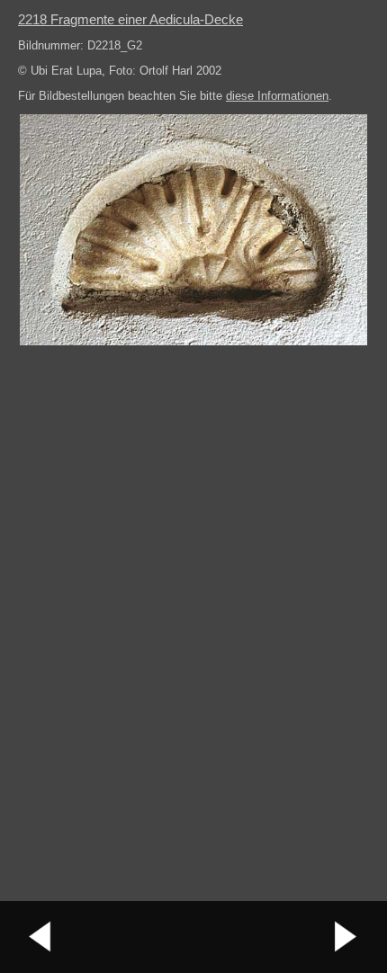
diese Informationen (277, 96)
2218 (130, 19)
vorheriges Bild (40, 937)
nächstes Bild (346, 937)
